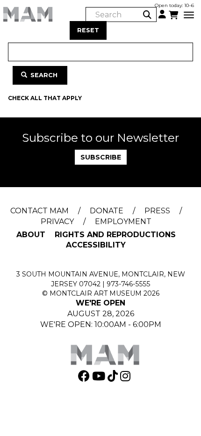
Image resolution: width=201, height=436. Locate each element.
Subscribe (100, 157)
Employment (123, 221)
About (30, 234)
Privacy (57, 221)
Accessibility (96, 244)
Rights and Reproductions (115, 234)
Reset (88, 30)
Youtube (100, 376)
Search (43, 75)
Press (157, 210)
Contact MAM (39, 210)
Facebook (85, 376)
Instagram (126, 376)
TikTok (114, 376)
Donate (106, 210)
